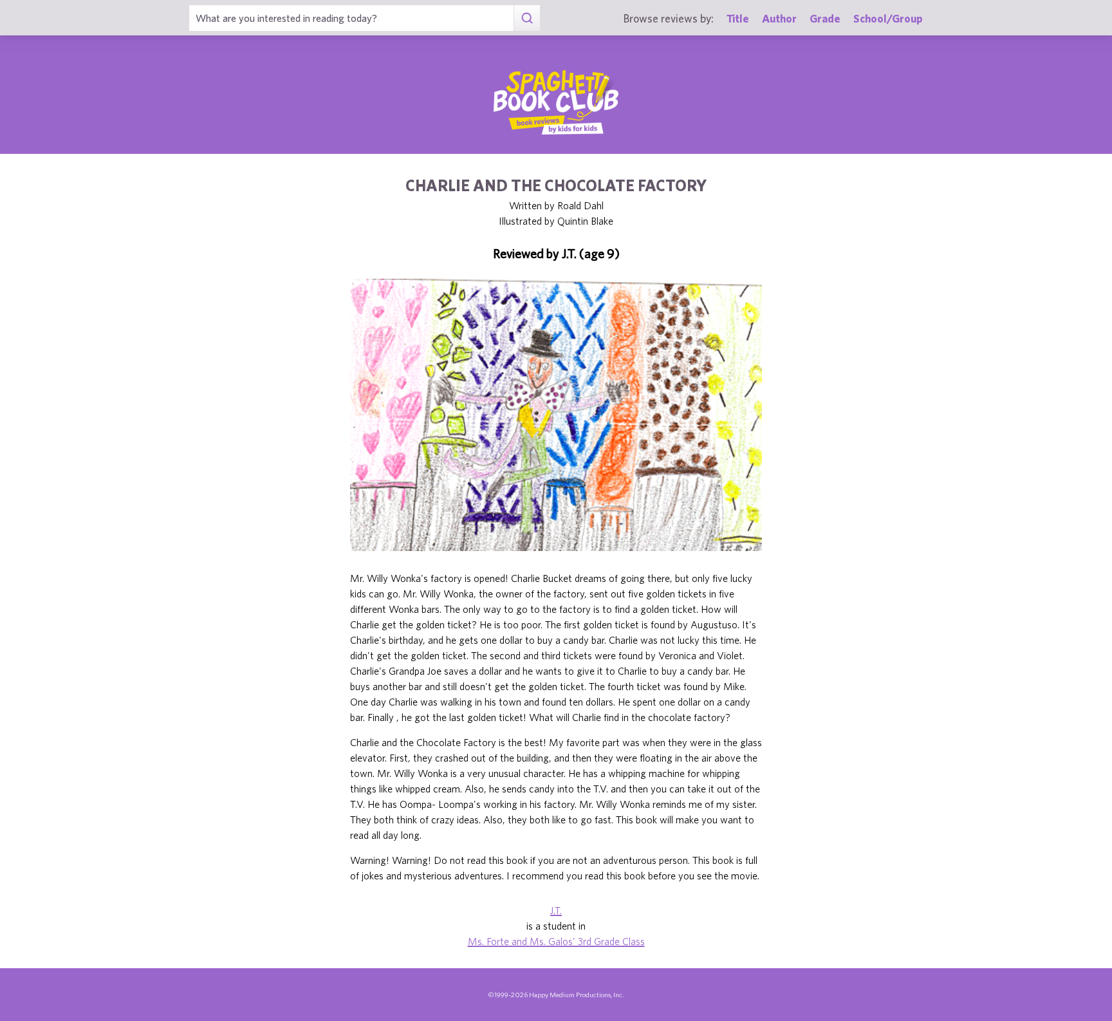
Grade (825, 18)
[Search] (527, 18)
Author (779, 18)
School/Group (888, 18)
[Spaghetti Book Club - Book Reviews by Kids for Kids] (556, 102)
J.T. (556, 910)
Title (738, 18)
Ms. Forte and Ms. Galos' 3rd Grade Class (556, 941)
